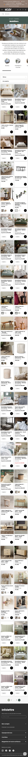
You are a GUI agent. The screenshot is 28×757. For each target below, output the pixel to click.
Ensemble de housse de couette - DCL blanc (20, 151)
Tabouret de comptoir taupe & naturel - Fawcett (7, 177)
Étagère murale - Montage (5, 611)
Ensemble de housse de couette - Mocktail (20, 457)
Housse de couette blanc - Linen (6, 457)
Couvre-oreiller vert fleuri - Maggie (6, 636)
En (17, 9)
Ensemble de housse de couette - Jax (6, 432)
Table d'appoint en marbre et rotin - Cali (6, 511)
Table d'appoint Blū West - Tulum (6, 561)
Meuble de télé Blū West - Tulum (19, 536)
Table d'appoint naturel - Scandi (19, 126)
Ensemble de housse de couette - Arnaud (20, 280)
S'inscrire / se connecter (8, 727)
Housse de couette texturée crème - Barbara (6, 485)
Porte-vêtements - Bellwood (20, 611)
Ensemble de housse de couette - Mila (6, 255)
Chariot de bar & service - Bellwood (6, 203)
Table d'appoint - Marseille (19, 485)
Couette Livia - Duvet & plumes (20, 432)
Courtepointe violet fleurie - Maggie (20, 687)
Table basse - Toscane (4, 307)
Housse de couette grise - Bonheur (20, 407)
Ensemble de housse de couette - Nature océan (6, 281)
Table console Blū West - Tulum (19, 511)
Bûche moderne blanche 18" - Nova (6, 382)
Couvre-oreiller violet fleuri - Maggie (6, 687)
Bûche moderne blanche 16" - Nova (20, 357)
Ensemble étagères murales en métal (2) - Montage (21, 203)
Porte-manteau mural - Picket (7, 586)
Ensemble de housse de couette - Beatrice (7, 407)
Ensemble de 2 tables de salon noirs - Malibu (21, 177)
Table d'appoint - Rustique (5, 357)
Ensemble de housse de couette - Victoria (20, 382)
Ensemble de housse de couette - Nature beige (6, 100)
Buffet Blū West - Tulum (19, 561)
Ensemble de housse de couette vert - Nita (7, 662)
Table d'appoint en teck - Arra (20, 332)
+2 (8, 592)
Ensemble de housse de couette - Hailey (6, 229)
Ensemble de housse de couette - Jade (20, 255)
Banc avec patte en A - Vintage (6, 332)
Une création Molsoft (22, 755)
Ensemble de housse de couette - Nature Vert (20, 230)
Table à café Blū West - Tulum (7, 536)
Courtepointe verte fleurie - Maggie (20, 636)
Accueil (11, 19)
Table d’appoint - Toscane (19, 307)
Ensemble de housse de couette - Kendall (6, 151)
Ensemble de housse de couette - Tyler (20, 99)
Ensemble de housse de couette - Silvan (20, 662)
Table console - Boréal (7, 125)
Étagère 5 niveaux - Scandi (20, 586)
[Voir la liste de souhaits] (23, 9)
